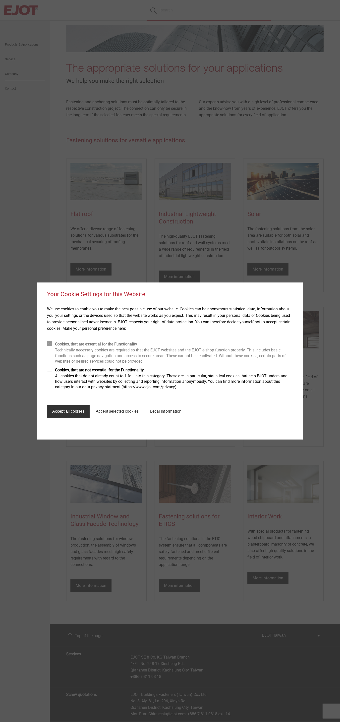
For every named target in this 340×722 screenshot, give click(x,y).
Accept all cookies (68, 411)
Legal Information (165, 411)
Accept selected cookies (117, 411)
